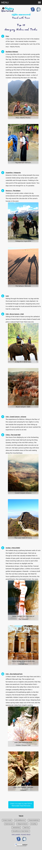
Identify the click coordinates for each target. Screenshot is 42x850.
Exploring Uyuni (9, 823)
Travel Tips (26, 827)
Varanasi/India (16, 827)
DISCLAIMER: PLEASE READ (21, 834)
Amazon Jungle (7, 820)
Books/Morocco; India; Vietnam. (21, 831)
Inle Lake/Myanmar (20, 820)
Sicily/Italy (33, 823)
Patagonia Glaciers (22, 823)
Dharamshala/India (33, 820)
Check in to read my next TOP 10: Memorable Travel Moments (21, 805)
